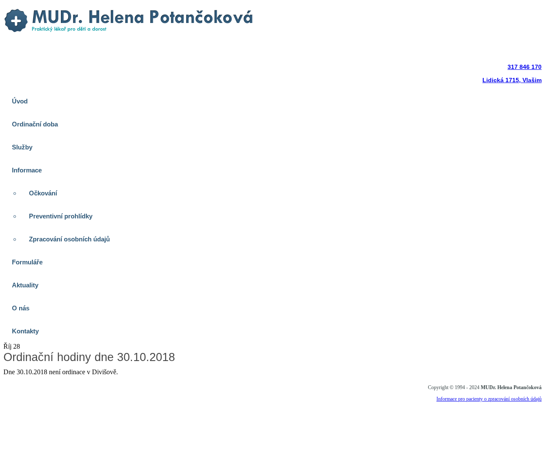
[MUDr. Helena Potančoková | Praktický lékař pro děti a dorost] (129, 35)
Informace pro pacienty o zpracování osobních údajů (489, 399)
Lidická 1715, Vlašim (512, 80)
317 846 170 (525, 66)
